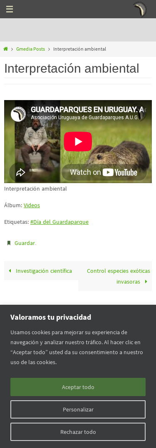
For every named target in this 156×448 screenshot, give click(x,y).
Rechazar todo (78, 432)
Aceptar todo (78, 387)
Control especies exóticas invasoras (118, 274)
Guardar (25, 242)
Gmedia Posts (30, 49)
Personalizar (78, 409)
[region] (78, 376)
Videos (32, 205)
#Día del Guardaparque (59, 221)
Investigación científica (43, 269)
